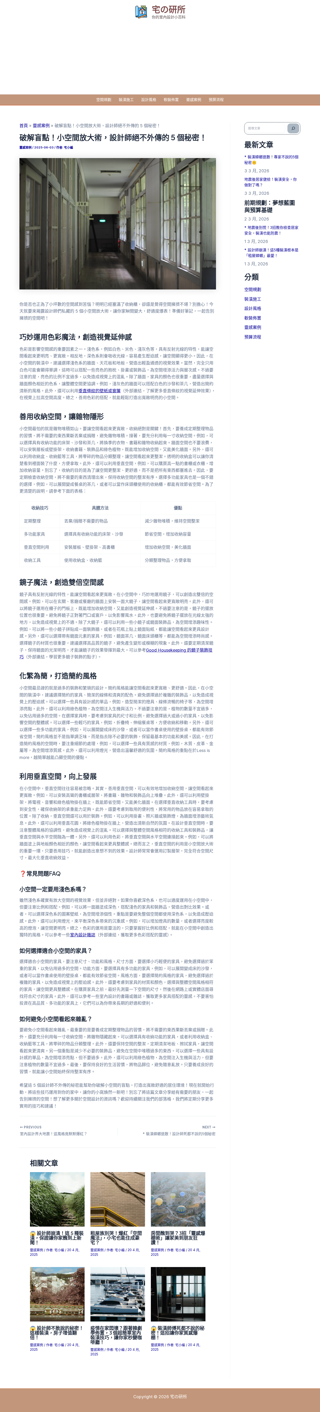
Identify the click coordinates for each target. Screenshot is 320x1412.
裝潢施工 (126, 99)
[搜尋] (293, 128)
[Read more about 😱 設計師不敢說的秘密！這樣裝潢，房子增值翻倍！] (57, 1294)
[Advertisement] (160, 59)
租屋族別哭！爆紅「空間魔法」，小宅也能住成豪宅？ (116, 1237)
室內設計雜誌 (82, 934)
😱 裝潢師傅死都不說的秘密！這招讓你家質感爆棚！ (178, 1332)
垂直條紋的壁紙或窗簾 (99, 390)
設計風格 (148, 99)
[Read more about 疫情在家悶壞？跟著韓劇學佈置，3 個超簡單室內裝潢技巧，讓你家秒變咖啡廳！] (117, 1294)
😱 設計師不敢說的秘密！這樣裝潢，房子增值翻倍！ (57, 1332)
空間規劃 (103, 99)
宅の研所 (169, 9)
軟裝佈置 (171, 99)
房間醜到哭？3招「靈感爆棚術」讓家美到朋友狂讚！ (178, 1237)
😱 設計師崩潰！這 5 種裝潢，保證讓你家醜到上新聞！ (57, 1237)
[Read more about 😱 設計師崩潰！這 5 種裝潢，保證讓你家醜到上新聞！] (57, 1198)
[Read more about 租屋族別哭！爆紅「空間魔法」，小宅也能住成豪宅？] (117, 1198)
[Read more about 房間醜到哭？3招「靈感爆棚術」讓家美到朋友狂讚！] (178, 1198)
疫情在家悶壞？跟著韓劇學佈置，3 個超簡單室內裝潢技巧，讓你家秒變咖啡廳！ (116, 1335)
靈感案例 (193, 99)
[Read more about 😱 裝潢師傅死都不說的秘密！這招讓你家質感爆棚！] (178, 1294)
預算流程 (216, 99)
